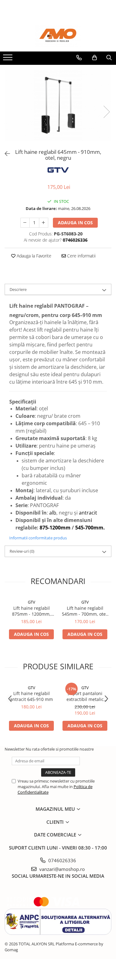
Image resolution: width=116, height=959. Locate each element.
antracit (88, 512)
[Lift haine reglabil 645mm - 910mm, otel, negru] (58, 105)
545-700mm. (90, 527)
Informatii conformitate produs (38, 538)
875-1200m (53, 527)
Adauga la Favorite (33, 256)
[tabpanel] (58, 105)
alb (52, 512)
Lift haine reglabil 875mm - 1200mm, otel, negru (31, 611)
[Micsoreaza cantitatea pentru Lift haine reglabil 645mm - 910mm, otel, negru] (25, 223)
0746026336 (61, 860)
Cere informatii (81, 256)
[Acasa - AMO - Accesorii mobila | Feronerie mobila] (58, 36)
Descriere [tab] (18, 289)
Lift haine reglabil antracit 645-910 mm (31, 696)
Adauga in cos (75, 222)
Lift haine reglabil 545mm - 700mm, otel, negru (85, 611)
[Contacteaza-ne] (79, 57)
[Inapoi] (4, 153)
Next (106, 111)
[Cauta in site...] (109, 57)
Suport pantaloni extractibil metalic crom (85, 696)
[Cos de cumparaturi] (94, 57)
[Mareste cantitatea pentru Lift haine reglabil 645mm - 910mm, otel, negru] (43, 223)
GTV (31, 602)
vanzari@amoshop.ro (61, 869)
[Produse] (8, 59)
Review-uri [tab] (22, 551)
